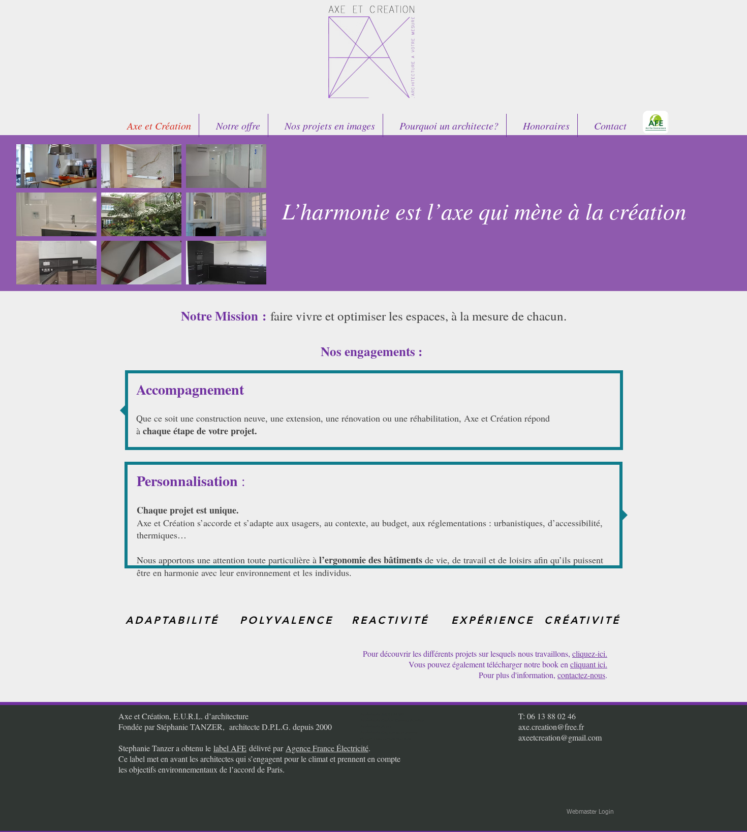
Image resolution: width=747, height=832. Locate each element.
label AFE (229, 748)
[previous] (34, 219)
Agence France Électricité (327, 748)
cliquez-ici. (589, 653)
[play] (245, 275)
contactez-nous (581, 674)
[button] (56, 166)
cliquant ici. (588, 664)
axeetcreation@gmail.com (560, 737)
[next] (247, 219)
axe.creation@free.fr (551, 726)
